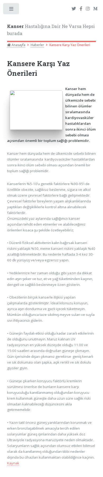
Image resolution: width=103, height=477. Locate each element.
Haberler (37, 45)
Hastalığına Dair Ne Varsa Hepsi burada (51, 30)
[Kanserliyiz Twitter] (74, 9)
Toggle (11, 10)
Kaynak (13, 463)
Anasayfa (18, 45)
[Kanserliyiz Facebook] (80, 9)
